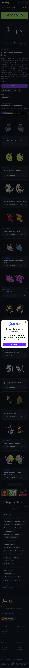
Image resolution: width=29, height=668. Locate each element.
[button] (14, 344)
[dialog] (14, 334)
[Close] (25, 322)
